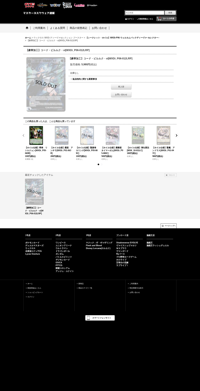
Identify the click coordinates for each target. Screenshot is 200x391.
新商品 (81, 284)
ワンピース (61, 242)
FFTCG (59, 265)
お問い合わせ (121, 94)
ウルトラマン (62, 248)
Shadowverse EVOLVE (127, 242)
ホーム (30, 284)
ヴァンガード (122, 251)
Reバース (120, 254)
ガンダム (60, 254)
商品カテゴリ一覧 (85, 288)
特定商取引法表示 (136, 288)
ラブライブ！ (122, 265)
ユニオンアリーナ (64, 245)
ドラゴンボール (63, 251)
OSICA (59, 262)
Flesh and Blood (94, 245)
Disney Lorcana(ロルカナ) (98, 248)
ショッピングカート (35, 292)
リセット (172, 175)
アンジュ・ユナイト (65, 271)
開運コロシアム (63, 268)
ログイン (130, 19)
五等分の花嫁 (122, 262)
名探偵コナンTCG (33, 251)
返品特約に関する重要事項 (84, 79)
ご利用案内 (134, 284)
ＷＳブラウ (121, 248)
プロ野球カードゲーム (126, 257)
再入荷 (121, 86)
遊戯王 (150, 242)
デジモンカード (63, 260)
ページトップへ (170, 226)
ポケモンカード (32, 242)
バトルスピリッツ (64, 257)
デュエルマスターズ (34, 245)
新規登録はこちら (146, 19)
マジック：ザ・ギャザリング (99, 242)
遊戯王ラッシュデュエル (158, 245)
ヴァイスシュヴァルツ (126, 245)
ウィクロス (30, 248)
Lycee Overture (32, 254)
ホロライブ (121, 260)
